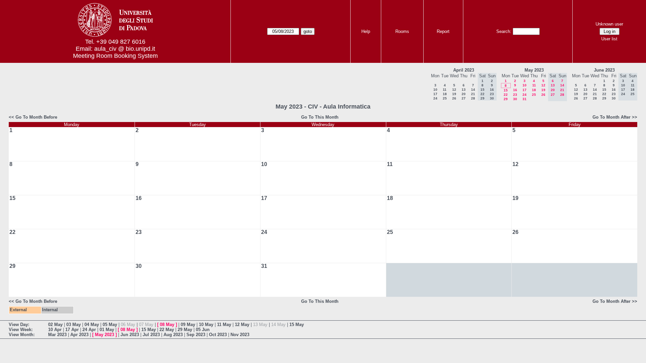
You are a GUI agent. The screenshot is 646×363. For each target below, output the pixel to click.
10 (435, 89)
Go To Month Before (36, 117)
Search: (503, 31)
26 (454, 98)
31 (525, 99)
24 (435, 98)
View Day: (19, 324)
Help (365, 31)
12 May (242, 324)
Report (443, 31)
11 (444, 89)
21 (473, 94)
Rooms (402, 31)
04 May (91, 324)
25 (445, 98)
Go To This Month (319, 117)
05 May (110, 324)
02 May (55, 324)
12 (454, 89)
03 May (73, 324)
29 (506, 99)
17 (435, 94)
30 (515, 99)
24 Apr (89, 329)
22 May (166, 329)
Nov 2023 (239, 334)
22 (506, 94)
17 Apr (72, 329)
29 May (185, 329)
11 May (224, 324)
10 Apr (55, 329)
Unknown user (609, 24)
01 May (107, 329)
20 (464, 94)
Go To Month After (612, 117)
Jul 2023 (151, 334)
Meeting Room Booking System (115, 55)
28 (473, 98)
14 (473, 89)
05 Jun (203, 329)
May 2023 (534, 70)
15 (506, 90)
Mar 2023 (57, 334)
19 (454, 94)
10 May (206, 324)
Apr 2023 (79, 334)
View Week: (21, 329)
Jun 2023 (129, 334)
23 (515, 94)
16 (515, 90)
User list (609, 38)
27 (464, 98)
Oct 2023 (218, 334)
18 (445, 94)
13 (464, 89)
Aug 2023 (173, 334)
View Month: (22, 334)
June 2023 (604, 70)
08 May (167, 324)
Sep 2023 (195, 334)
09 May (188, 324)
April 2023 (463, 70)
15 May (296, 324)
